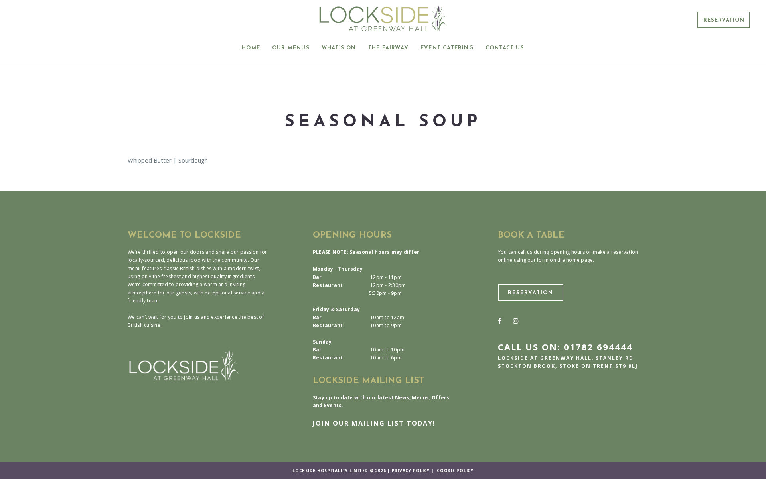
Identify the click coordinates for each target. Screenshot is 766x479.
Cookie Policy (455, 470)
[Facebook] (499, 321)
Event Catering (447, 48)
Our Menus (291, 48)
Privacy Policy (411, 470)
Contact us (505, 48)
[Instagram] (516, 321)
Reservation (723, 20)
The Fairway (388, 48)
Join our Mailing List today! (374, 423)
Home (251, 48)
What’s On (339, 48)
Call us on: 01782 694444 (565, 347)
